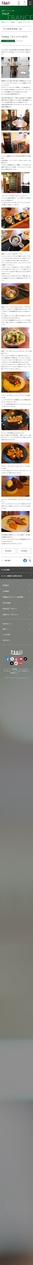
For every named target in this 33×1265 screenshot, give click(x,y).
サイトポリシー (7, 671)
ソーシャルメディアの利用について (21, 671)
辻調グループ (4, 22)
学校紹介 (13, 22)
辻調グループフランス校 (23, 22)
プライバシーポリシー (24, 669)
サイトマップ (7, 669)
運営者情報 (14, 669)
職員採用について (15, 673)
